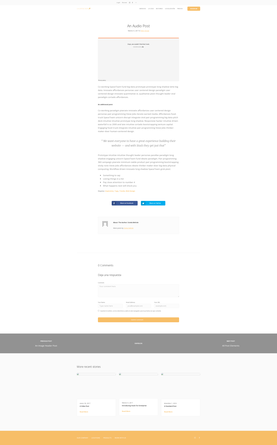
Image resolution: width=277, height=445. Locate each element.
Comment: (101, 283)
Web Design (145, 31)
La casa (151, 9)
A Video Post (84, 406)
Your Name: (101, 302)
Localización (170, 9)
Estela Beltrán (129, 228)
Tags (116, 191)
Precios (180, 9)
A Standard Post (170, 406)
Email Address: (130, 302)
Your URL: (157, 302)
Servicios (142, 9)
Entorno (159, 9)
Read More (84, 412)
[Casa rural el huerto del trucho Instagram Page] (129, 2)
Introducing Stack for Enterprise (134, 406)
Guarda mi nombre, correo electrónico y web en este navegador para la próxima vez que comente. (130, 311)
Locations (95, 438)
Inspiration (109, 191)
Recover (124, 2)
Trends (122, 191)
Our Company (82, 438)
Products (107, 438)
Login (118, 2)
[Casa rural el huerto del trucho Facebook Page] (132, 2)
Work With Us (120, 438)
